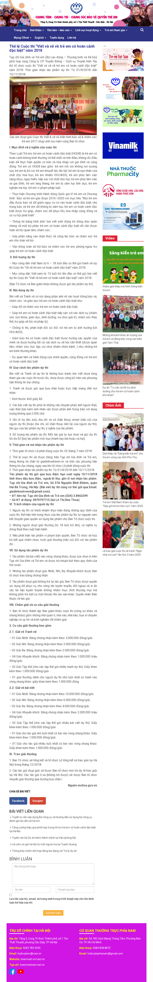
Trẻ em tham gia (114, 30)
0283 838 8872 (101, 947)
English (39, 37)
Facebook (18, 800)
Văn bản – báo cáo (58, 30)
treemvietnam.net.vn (32, 964)
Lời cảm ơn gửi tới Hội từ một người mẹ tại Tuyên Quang (44, 844)
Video (110, 238)
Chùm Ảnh (113, 405)
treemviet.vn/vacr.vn (33, 959)
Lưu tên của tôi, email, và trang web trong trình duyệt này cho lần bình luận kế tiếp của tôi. (51, 900)
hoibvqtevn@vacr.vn (29, 953)
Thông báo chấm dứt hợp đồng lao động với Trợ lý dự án (44, 850)
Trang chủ (20, 30)
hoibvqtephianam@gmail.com (105, 953)
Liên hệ (71, 37)
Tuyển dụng (57, 37)
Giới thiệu (36, 30)
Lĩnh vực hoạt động (87, 30)
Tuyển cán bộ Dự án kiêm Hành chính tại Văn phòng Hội (44, 837)
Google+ (37, 800)
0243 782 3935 (31, 947)
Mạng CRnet (21, 37)
